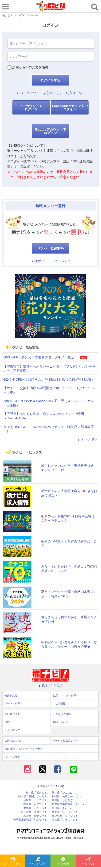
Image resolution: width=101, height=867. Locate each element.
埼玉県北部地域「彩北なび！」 (31, 819)
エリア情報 (63, 863)
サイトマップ (12, 730)
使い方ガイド (12, 714)
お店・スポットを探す (13, 863)
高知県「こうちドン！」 (66, 819)
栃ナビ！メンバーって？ (53, 261)
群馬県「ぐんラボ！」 (36, 808)
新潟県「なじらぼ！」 (65, 800)
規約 (7, 722)
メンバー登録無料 (50, 248)
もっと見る (89, 440)
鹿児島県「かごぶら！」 (66, 816)
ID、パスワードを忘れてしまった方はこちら (52, 93)
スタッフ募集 (12, 756)
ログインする (50, 80)
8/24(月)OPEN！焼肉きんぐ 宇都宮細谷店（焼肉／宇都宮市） (49, 379)
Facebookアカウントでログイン (70, 107)
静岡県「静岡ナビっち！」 (33, 796)
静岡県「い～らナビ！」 (66, 812)
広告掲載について (14, 740)
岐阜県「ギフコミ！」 (36, 804)
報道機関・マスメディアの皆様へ (23, 748)
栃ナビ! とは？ (52, 685)
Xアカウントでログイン (31, 107)
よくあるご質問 (62, 714)
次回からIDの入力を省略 (30, 67)
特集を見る (10, 695)
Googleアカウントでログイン (50, 131)
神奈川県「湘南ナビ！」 (35, 812)
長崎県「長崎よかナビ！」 (67, 796)
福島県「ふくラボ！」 (36, 800)
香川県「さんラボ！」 (65, 808)
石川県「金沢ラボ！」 (36, 816)
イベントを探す (38, 863)
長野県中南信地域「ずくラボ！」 (71, 804)
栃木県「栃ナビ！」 (37, 792)
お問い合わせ (60, 722)
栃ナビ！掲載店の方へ (65, 740)
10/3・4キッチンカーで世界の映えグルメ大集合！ (40, 357)
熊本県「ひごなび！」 (65, 792)
